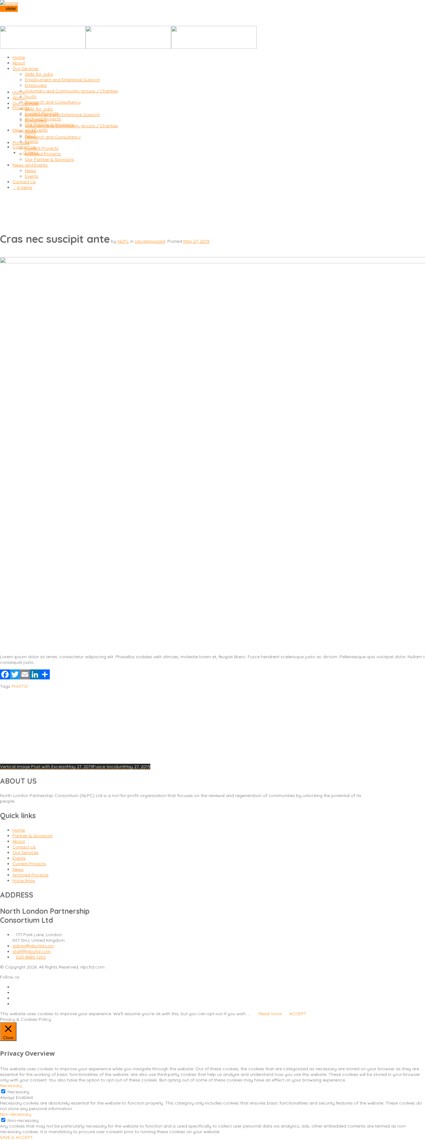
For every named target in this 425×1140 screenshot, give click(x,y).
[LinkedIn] (35, 676)
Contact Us (24, 847)
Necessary (18, 1092)
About (18, 841)
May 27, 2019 (196, 241)
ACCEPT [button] (297, 1013)
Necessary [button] (11, 1085)
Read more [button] (270, 1013)
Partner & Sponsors (32, 835)
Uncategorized (150, 241)
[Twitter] (15, 676)
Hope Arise (23, 880)
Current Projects (29, 863)
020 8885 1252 (31, 957)
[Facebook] (5, 676)
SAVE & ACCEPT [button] (16, 1137)
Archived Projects (30, 875)
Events (19, 858)
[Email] (25, 676)
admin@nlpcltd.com (33, 946)
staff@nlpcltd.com (31, 951)
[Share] (45, 676)
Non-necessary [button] (15, 1114)
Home (18, 830)
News (18, 869)
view (11, 8)
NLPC (123, 241)
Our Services (25, 852)
